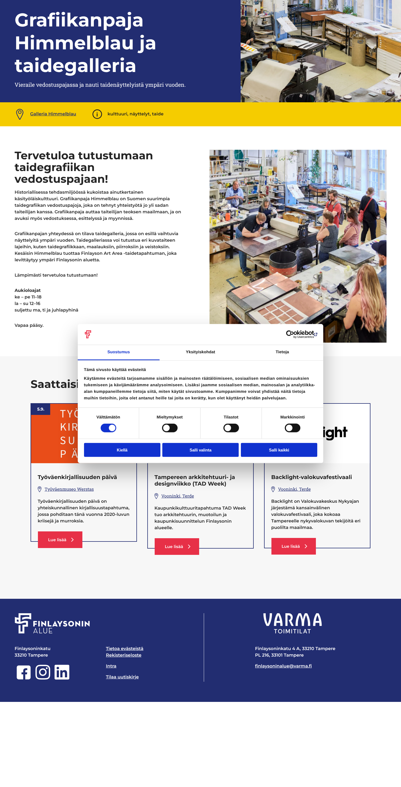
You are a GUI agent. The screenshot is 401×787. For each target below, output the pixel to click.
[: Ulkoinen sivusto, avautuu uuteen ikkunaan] (293, 334)
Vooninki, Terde (177, 496)
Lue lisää (65, 542)
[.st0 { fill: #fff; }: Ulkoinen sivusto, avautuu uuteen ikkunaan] (292, 623)
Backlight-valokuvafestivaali (311, 477)
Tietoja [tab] (282, 352)
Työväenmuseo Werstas (69, 489)
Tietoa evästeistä (124, 648)
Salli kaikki (279, 449)
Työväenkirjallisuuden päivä (77, 477)
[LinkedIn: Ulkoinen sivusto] (62, 678)
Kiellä (122, 449)
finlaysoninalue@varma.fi (283, 666)
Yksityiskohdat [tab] (200, 352)
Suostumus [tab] (118, 352)
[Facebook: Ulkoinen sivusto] (24, 678)
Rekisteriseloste (123, 655)
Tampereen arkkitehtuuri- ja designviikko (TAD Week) (194, 480)
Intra (111, 666)
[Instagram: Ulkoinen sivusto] (43, 678)
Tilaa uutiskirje (122, 677)
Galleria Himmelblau (53, 114)
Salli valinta (200, 449)
